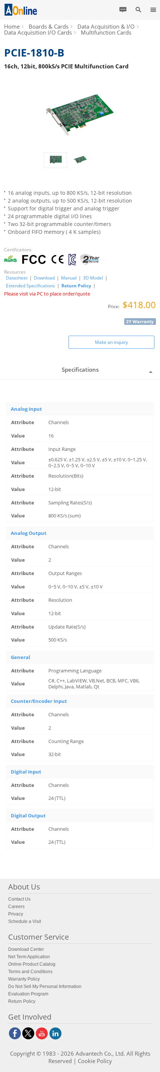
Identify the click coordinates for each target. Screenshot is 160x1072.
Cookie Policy (95, 1061)
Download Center (26, 949)
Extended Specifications (30, 286)
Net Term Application (29, 956)
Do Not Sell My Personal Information (44, 986)
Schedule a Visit (24, 921)
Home (12, 26)
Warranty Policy (24, 979)
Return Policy (76, 285)
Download (44, 278)
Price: (114, 306)
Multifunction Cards (106, 32)
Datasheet (17, 278)
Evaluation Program (28, 994)
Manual (69, 278)
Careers (16, 906)
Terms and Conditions (30, 971)
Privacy (15, 914)
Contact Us (19, 899)
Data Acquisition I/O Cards (38, 32)
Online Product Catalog (31, 964)
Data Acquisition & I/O (106, 26)
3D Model (93, 278)
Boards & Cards (48, 26)
